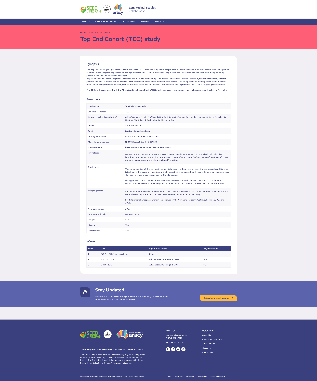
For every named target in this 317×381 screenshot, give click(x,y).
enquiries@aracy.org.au (176, 335)
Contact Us (159, 21)
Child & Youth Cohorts (105, 21)
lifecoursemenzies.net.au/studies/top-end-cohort (148, 147)
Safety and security (218, 376)
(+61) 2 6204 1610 (174, 338)
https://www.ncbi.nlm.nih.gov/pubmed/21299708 (155, 160)
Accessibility (202, 376)
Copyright (179, 376)
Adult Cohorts (128, 21)
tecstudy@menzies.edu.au (137, 131)
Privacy (168, 376)
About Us (85, 21)
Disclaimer (190, 376)
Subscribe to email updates (216, 298)
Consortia (144, 21)
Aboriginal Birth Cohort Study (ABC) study (142, 90)
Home (83, 32)
